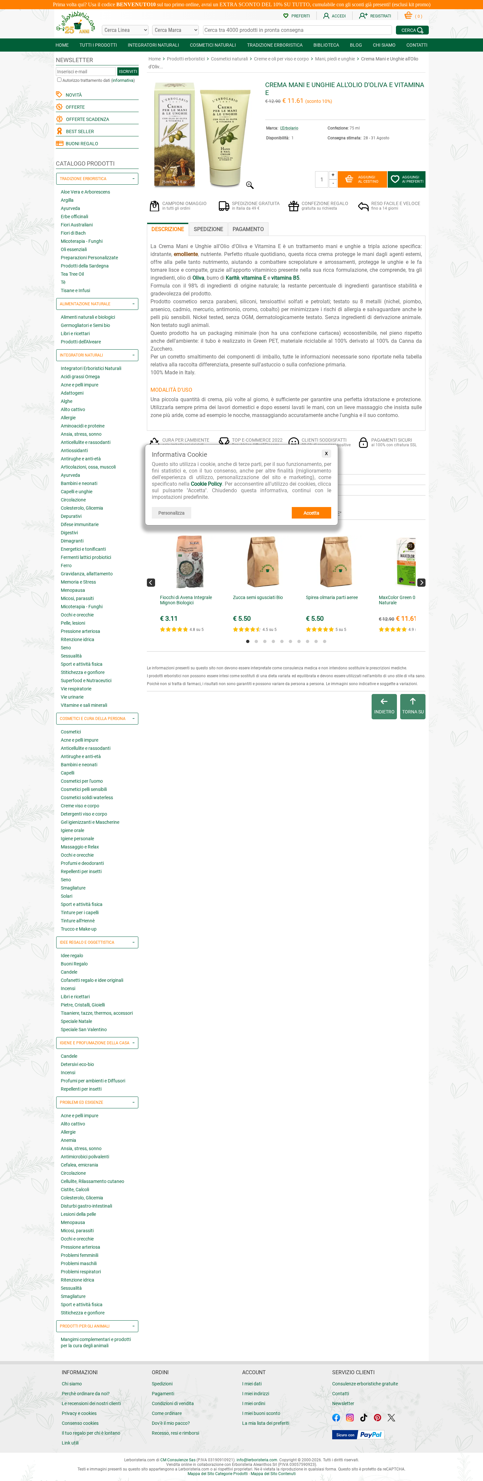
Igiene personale (77, 838)
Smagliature (73, 888)
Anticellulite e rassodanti (85, 442)
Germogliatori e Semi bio (85, 325)
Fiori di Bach (73, 233)
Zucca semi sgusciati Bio (258, 597)
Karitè (232, 278)
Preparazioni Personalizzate (89, 257)
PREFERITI (300, 16)
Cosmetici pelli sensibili (84, 789)
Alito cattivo (73, 409)
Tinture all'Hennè (78, 920)
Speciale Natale (76, 1021)
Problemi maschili (79, 1263)
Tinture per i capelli (80, 912)
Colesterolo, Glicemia (82, 508)
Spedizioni (162, 1383)
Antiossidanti (74, 450)
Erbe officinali (74, 216)
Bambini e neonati (79, 483)
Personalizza (171, 513)
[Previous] (151, 582)
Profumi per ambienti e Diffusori (93, 1080)
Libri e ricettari (75, 333)
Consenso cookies (80, 1423)
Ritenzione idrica (77, 639)
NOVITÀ (73, 95)
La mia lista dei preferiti (265, 1423)
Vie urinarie (72, 697)
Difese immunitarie (80, 524)
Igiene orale (72, 830)
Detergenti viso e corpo (84, 814)
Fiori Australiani (77, 224)
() (418, 16)
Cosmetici (71, 731)
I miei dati (252, 1383)
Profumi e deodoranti (82, 863)
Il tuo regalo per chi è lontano (91, 1433)
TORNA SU (413, 711)
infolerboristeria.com (257, 1460)
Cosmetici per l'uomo (82, 781)
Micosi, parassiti (77, 598)
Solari (66, 896)
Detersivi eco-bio (77, 1064)
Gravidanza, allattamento (87, 573)
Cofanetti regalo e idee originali (92, 980)
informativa (122, 80)
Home (155, 58)
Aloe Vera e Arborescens (85, 192)
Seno (66, 647)
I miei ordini (253, 1403)
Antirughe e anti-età (81, 458)
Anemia (68, 1140)
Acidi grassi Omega (80, 376)
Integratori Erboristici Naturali (91, 368)
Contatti (340, 1393)
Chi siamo (72, 1383)
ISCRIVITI (128, 71)
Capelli (67, 772)
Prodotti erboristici (186, 58)
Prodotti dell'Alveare (81, 341)
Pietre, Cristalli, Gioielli (83, 1004)
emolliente (186, 254)
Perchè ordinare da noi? (86, 1393)
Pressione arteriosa (80, 631)
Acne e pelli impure (79, 384)
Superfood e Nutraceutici (86, 680)
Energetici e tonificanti (83, 549)
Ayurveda (70, 208)
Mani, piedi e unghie (335, 58)
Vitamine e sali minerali (84, 705)
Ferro (66, 565)
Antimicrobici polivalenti (85, 1156)
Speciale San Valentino (84, 1029)
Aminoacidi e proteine (82, 425)
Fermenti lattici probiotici (86, 557)
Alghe (66, 401)
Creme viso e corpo (80, 805)
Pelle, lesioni (73, 623)
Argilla (67, 200)
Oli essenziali (74, 249)
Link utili (70, 1443)
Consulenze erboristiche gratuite (365, 1383)
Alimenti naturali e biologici (88, 317)
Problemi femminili (79, 1255)
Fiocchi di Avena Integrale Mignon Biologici (186, 600)
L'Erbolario (289, 128)
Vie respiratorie (76, 688)
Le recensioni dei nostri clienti (91, 1403)
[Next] (421, 582)
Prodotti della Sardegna (85, 265)
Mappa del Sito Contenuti (273, 1473)
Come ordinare (167, 1413)
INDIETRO (384, 711)
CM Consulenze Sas (178, 1460)
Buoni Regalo (74, 963)
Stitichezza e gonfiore (82, 672)
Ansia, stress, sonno (81, 434)
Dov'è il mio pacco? (171, 1423)
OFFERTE (74, 107)
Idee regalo (72, 955)
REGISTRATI (380, 16)
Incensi (68, 988)
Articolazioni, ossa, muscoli (88, 467)
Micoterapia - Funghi (82, 241)
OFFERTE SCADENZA (86, 119)
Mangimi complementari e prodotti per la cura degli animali (96, 1342)
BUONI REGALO (81, 143)
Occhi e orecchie (77, 614)
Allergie (68, 417)
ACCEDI (339, 16)
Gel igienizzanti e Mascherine (90, 822)
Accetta (311, 513)
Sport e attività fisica (82, 664)
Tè (63, 282)
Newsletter (343, 1403)
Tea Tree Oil (72, 274)
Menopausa (73, 590)
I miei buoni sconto (261, 1413)
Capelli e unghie (76, 491)
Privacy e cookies (79, 1413)
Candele (69, 972)
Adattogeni (72, 393)
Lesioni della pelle (78, 1214)
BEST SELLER (79, 131)
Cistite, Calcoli (75, 1189)
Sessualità (71, 656)
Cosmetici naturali (229, 58)
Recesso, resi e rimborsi (175, 1433)
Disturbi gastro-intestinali (86, 1206)
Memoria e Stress (78, 582)
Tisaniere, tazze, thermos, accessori (97, 1013)
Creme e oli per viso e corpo (281, 58)
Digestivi (69, 532)
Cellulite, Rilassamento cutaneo (92, 1181)
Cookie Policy (206, 484)
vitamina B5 (285, 278)
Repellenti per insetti (81, 871)
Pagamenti (163, 1393)
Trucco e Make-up (79, 929)
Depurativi (71, 516)
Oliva (198, 278)
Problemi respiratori (81, 1271)
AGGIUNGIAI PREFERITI (413, 179)
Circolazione (73, 499)
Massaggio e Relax (80, 846)
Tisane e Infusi (75, 290)
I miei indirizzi (255, 1393)
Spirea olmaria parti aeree (332, 597)
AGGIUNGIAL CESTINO (368, 179)
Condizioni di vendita (173, 1403)
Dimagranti (72, 541)
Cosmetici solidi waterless (87, 797)
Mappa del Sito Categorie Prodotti (218, 1473)
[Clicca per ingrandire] (201, 187)
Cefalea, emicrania (79, 1165)
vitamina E (254, 278)
